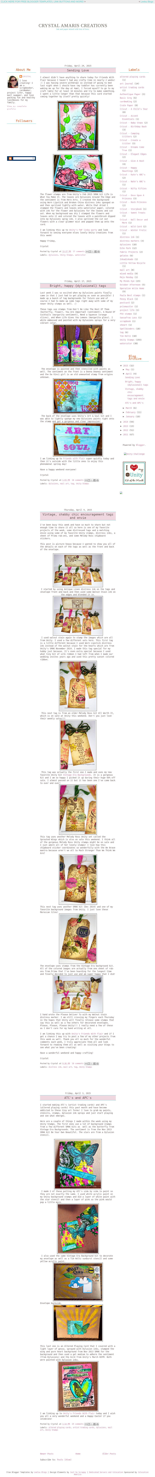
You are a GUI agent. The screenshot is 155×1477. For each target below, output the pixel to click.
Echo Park (125, 248)
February (131, 412)
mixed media (126, 273)
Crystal (27, 76)
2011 (126, 434)
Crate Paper (126, 105)
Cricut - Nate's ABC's (132, 181)
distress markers (129, 241)
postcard (125, 302)
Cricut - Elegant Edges (133, 154)
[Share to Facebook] (95, 251)
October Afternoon (130, 284)
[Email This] (87, 251)
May (128, 369)
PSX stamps (126, 314)
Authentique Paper (130, 94)
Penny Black (126, 299)
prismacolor (126, 306)
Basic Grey (126, 98)
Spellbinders (127, 328)
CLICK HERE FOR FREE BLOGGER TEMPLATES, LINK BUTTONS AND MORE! (42, 1)
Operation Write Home (132, 288)
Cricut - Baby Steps (131, 122)
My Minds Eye (127, 281)
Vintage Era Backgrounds (77, 775)
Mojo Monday (126, 277)
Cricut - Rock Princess (133, 202)
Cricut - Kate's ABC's (132, 174)
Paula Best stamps (130, 295)
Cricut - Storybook (131, 209)
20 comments (78, 1424)
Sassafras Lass (128, 317)
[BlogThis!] (89, 251)
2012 (126, 430)
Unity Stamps (66, 255)
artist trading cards (83, 1427)
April (129, 374)
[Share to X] (92, 251)
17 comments (79, 251)
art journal (126, 83)
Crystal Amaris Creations (73, 25)
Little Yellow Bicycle (132, 263)
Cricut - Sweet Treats (132, 212)
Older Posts (109, 1453)
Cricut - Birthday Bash (133, 126)
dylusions (53, 255)
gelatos (124, 255)
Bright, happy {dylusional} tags (78, 285)
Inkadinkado (126, 259)
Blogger (140, 445)
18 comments (78, 480)
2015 (126, 365)
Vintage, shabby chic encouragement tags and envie (78, 516)
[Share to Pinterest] (98, 251)
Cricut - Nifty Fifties (133, 188)
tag (72, 484)
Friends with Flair (73, 458)
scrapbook (125, 321)
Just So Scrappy (78, 1472)
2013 (126, 426)
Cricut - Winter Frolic (133, 230)
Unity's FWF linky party (83, 230)
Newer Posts (46, 1453)
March (129, 408)
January (130, 416)
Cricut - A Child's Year (134, 109)
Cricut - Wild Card (131, 226)
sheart (123, 325)
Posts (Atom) (64, 1459)
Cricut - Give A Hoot (132, 161)
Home (78, 1453)
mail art (64, 484)
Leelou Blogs (147, 1)
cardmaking (126, 101)
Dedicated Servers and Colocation (106, 1472)
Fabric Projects (129, 252)
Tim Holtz (125, 336)
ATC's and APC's (78, 1097)
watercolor (80, 255)
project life (127, 310)
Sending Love (78, 70)
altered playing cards (60, 1427)
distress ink (55, 1067)
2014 (126, 422)
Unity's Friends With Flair (87, 1033)
